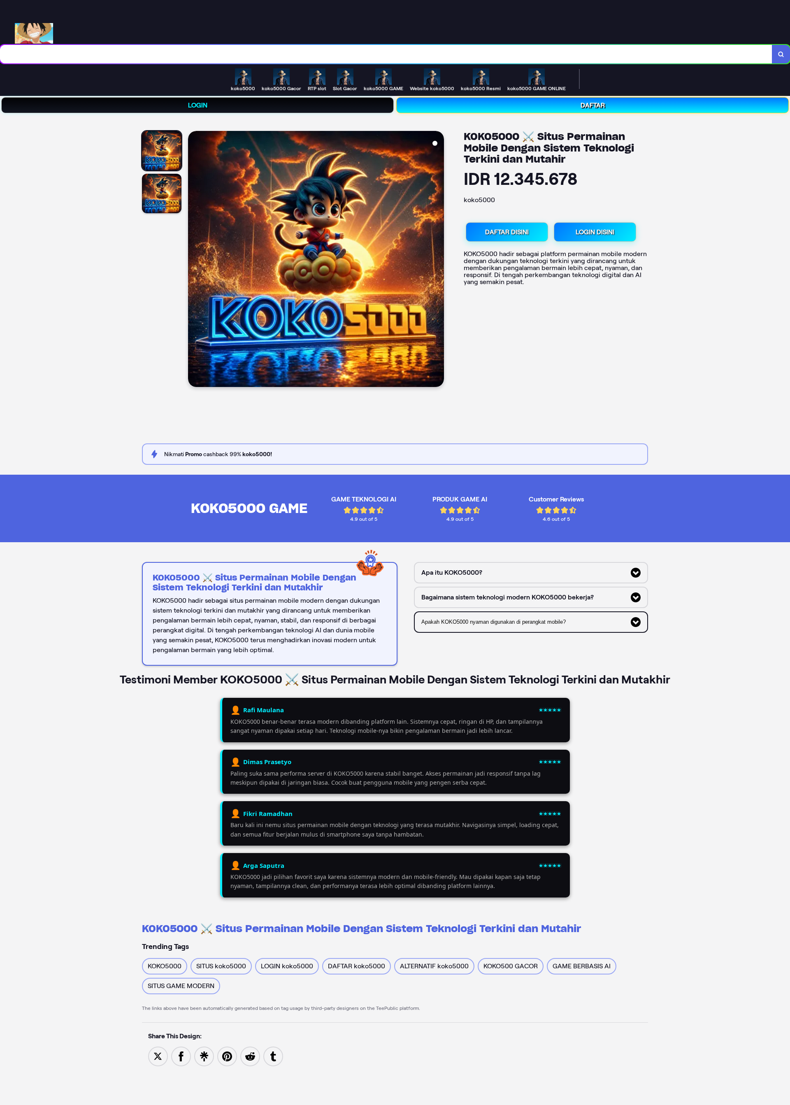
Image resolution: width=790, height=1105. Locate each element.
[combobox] (386, 54)
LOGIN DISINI (595, 231)
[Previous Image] (194, 260)
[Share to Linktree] (204, 1055)
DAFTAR (593, 105)
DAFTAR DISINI (507, 231)
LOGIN (197, 105)
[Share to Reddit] (250, 1055)
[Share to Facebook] (181, 1055)
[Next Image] (437, 260)
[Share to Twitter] (158, 1055)
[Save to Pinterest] (227, 1055)
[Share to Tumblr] (273, 1055)
